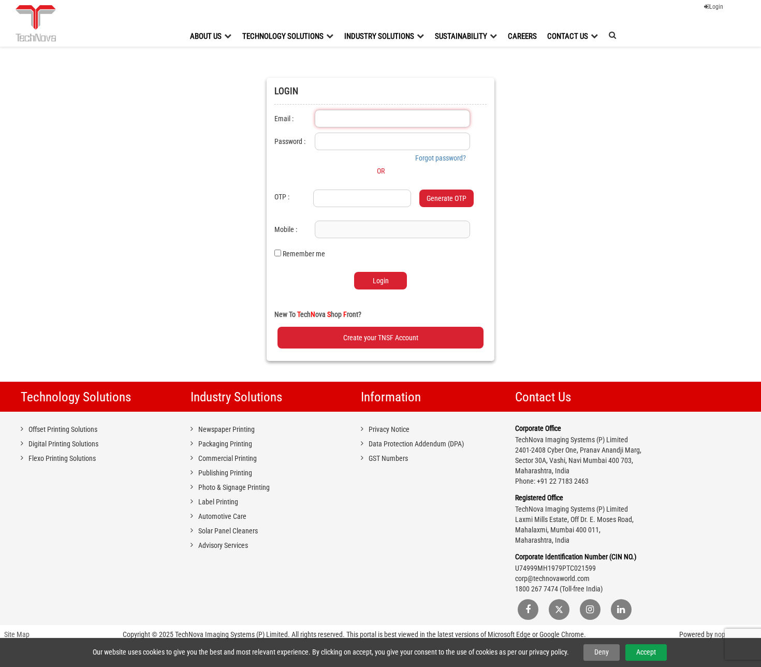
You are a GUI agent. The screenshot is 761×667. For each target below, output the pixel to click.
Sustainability (461, 36)
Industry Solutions (379, 36)
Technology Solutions (283, 36)
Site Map (17, 634)
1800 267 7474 (536, 589)
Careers (522, 36)
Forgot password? (440, 158)
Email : (284, 118)
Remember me (304, 254)
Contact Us (567, 36)
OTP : (281, 197)
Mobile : (285, 229)
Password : (289, 141)
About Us (206, 36)
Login (716, 6)
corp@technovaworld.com (552, 578)
